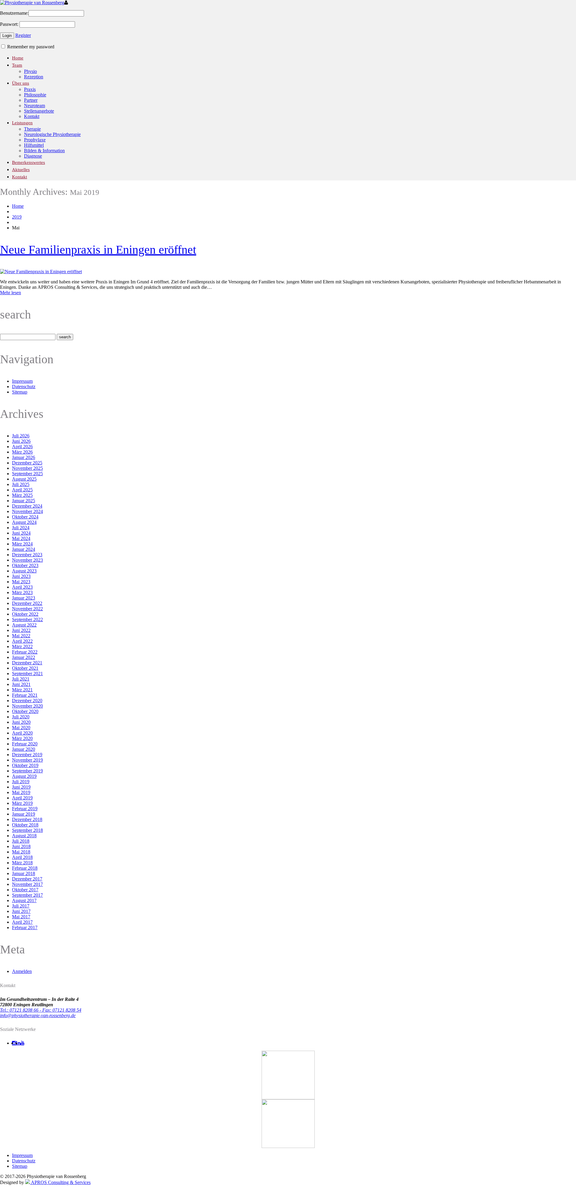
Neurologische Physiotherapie (52, 134)
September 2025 (27, 473)
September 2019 (27, 770)
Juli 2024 (20, 527)
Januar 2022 (23, 657)
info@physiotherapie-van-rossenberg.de (38, 1015)
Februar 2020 (25, 743)
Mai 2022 (21, 635)
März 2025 (22, 495)
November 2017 (27, 884)
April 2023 (22, 587)
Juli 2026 (20, 435)
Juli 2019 (20, 781)
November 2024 (27, 511)
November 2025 (27, 468)
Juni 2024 (21, 533)
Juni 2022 (21, 630)
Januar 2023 (23, 597)
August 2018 (24, 835)
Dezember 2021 (27, 662)
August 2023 (24, 570)
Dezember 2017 (27, 878)
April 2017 (22, 922)
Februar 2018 (25, 868)
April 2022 (22, 641)
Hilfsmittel (34, 145)
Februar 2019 (25, 808)
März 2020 (22, 738)
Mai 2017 (21, 916)
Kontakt (31, 116)
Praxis (30, 89)
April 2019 (22, 797)
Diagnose (33, 156)
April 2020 (22, 732)
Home (17, 58)
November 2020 (27, 705)
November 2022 (27, 608)
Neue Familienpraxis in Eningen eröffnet (98, 249)
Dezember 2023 (27, 554)
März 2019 (22, 803)
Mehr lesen (10, 292)
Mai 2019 (21, 792)
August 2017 (24, 900)
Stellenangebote (39, 110)
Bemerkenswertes (28, 162)
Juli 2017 (20, 905)
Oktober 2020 (25, 711)
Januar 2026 (23, 457)
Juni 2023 (21, 576)
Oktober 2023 (25, 565)
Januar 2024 (23, 549)
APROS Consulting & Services (60, 1182)
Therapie (32, 128)
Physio (30, 71)
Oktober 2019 (25, 765)
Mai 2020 (21, 727)
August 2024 (24, 522)
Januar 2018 (23, 873)
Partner (31, 100)
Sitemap (19, 391)
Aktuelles (21, 169)
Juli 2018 (20, 841)
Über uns (20, 83)
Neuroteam (34, 105)
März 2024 (22, 543)
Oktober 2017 (25, 889)
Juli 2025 (20, 484)
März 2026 (22, 452)
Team (17, 65)
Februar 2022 (25, 651)
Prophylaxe (35, 139)
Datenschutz (23, 386)
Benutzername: (14, 13)
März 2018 (22, 862)
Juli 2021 (20, 678)
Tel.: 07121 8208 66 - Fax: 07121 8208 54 (40, 1010)
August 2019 (24, 776)
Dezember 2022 (27, 603)
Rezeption (33, 76)
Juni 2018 (21, 846)
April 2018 (22, 857)
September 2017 (27, 895)
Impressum (22, 381)
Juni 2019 (21, 787)
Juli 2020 (20, 716)
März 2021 (22, 689)
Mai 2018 (21, 851)
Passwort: (9, 24)
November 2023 (27, 560)
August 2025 (24, 479)
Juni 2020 (21, 722)
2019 (17, 216)
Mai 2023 (21, 581)
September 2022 (27, 619)
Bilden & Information (44, 150)
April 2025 (22, 489)
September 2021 (27, 673)
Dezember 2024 (27, 506)
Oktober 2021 (25, 668)
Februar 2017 (25, 927)
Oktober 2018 (25, 824)
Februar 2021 (25, 695)
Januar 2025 (23, 500)
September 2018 (27, 830)
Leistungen (22, 122)
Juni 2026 (21, 441)
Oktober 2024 (25, 516)
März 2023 (22, 592)
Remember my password (30, 46)
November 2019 (27, 760)
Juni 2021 (21, 684)
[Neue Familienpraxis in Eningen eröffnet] (41, 271)
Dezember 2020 (27, 700)
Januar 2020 (23, 749)
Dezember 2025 (27, 462)
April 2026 (22, 446)
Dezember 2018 (27, 819)
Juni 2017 (21, 911)
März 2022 (22, 646)
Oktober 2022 (25, 614)
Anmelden (22, 971)
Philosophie (35, 94)
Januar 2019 (23, 814)
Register (23, 35)
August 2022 (24, 624)
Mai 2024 (21, 538)
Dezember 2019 (27, 754)
